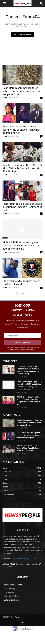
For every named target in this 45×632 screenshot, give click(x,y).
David (4, 97)
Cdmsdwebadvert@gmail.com (24, 558)
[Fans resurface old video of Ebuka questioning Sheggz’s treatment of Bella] (22, 191)
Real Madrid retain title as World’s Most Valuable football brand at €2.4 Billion (22, 168)
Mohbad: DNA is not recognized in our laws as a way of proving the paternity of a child (22, 245)
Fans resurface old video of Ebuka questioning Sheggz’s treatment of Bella (22, 207)
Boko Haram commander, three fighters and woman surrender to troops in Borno (21, 91)
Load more (22, 293)
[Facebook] (22, 622)
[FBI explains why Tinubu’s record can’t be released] (22, 268)
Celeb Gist (6, 122)
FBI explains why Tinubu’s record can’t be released (21, 283)
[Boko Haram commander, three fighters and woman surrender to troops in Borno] (22, 75)
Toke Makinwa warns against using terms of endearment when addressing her (21, 129)
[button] (4, 3)
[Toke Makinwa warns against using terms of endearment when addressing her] (22, 113)
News (5, 84)
